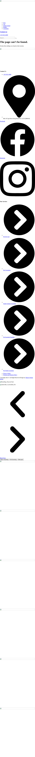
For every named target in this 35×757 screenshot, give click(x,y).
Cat (4, 24)
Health (5, 27)
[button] (17, 404)
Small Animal (6, 25)
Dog (4, 22)
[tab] (4, 459)
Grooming (6, 28)
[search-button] (16, 38)
